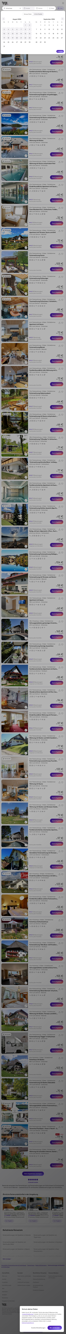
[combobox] (13, 8)
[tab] (27, 14)
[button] (63, 3)
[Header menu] (63, 3)
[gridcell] (25, 25)
